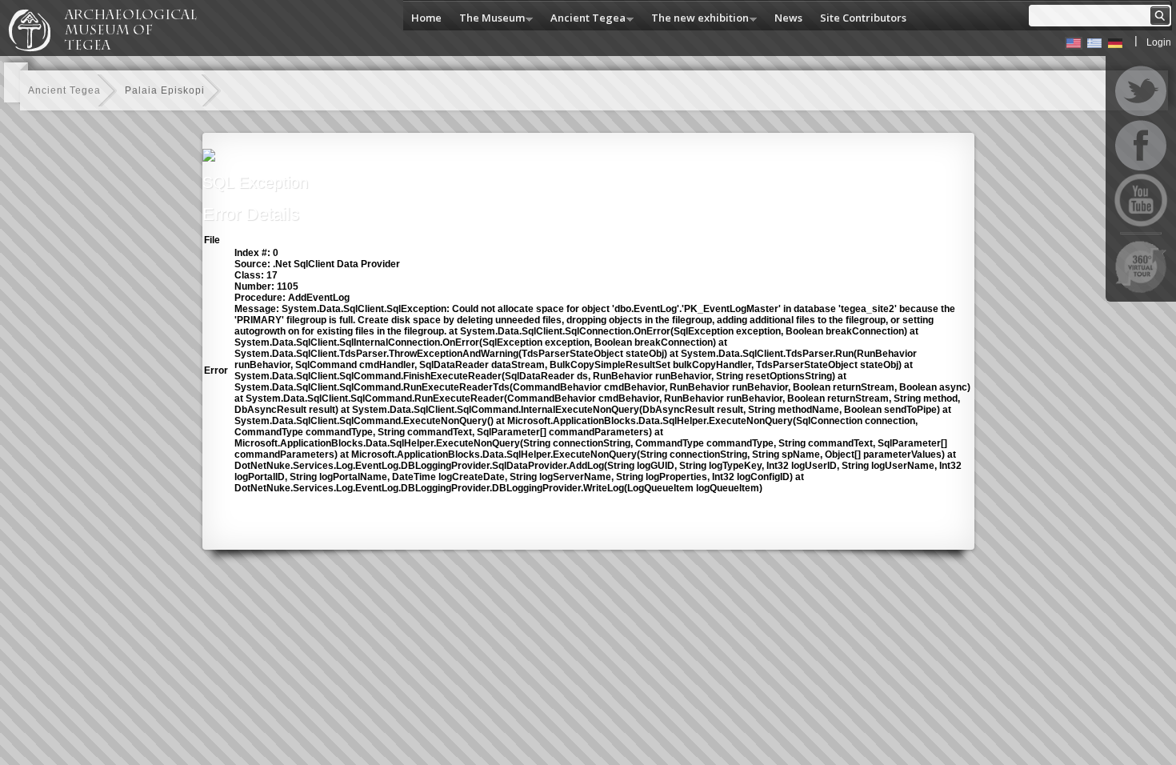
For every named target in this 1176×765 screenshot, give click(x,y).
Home (426, 17)
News (788, 17)
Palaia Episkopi (165, 90)
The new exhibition (696, 18)
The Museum (488, 18)
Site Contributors (863, 17)
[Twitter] (1141, 91)
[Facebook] (1141, 145)
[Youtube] (1141, 200)
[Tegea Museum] (109, 48)
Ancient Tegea (584, 18)
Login (1158, 42)
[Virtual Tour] (1141, 266)
